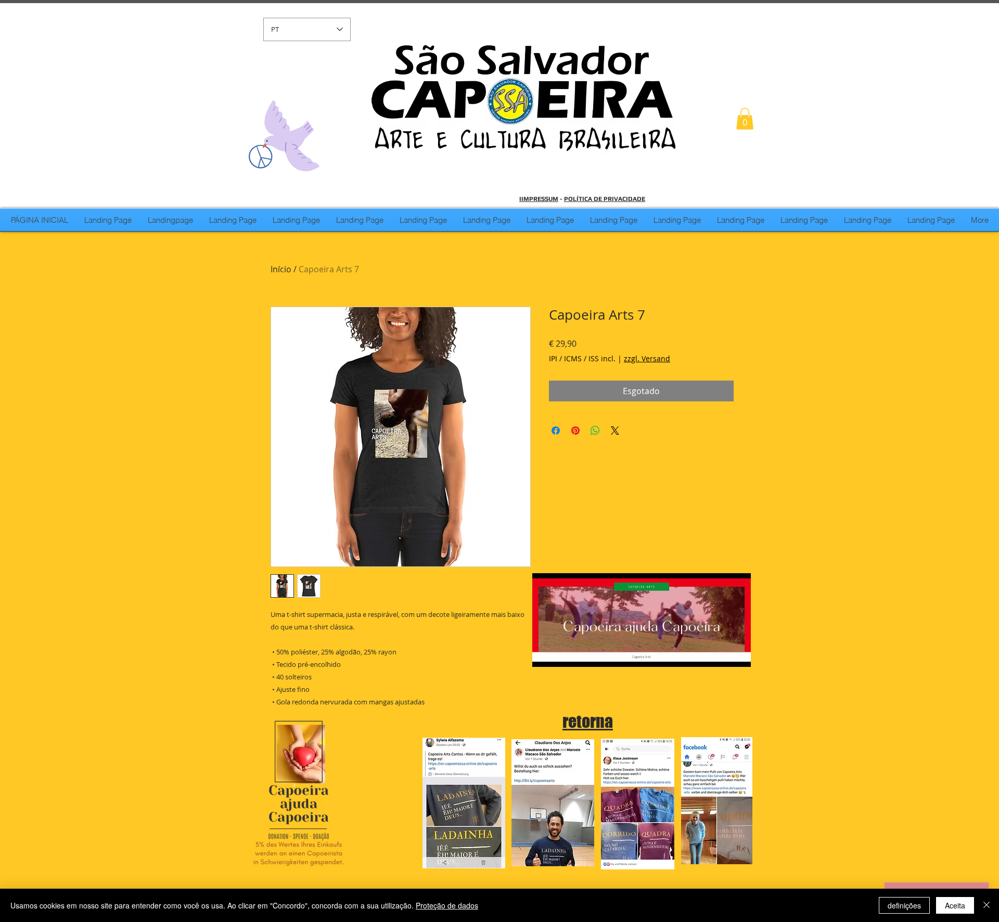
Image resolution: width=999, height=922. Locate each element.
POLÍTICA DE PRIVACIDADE (604, 199)
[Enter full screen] (737, 653)
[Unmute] (563, 653)
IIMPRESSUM (538, 199)
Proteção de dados (447, 905)
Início (281, 269)
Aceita (955, 905)
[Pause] (546, 653)
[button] (745, 119)
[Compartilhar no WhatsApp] (595, 430)
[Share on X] (615, 430)
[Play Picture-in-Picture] (719, 653)
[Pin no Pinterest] (575, 430)
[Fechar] (986, 905)
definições (904, 905)
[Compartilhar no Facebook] (555, 430)
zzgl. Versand (647, 358)
